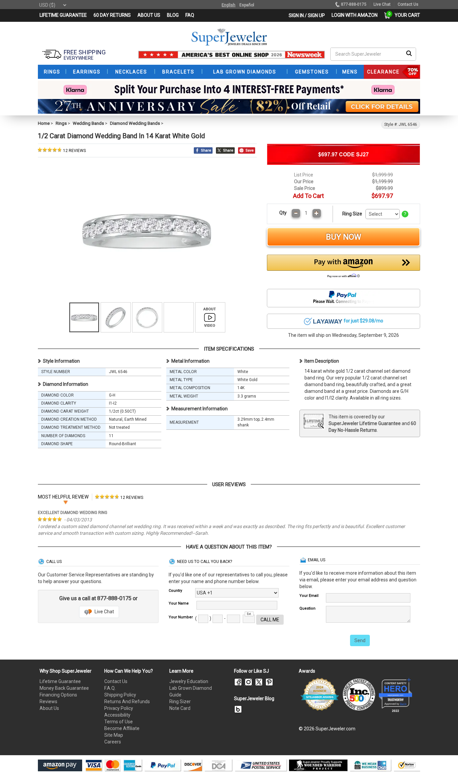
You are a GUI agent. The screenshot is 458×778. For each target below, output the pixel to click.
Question (307, 608)
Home (44, 123)
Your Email (309, 595)
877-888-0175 (353, 4)
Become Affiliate (121, 728)
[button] (343, 268)
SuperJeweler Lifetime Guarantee (365, 423)
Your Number (181, 617)
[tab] (119, 497)
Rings (61, 123)
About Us (49, 708)
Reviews (48, 701)
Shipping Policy (120, 694)
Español (246, 5)
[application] (443, 761)
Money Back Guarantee (64, 688)
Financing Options (58, 694)
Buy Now (343, 237)
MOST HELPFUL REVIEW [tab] (63, 497)
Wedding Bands (88, 123)
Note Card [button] (179, 708)
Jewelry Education (188, 681)
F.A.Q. (110, 688)
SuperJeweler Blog (254, 698)
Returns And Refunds (127, 701)
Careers (112, 741)
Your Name (179, 603)
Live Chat (104, 611)
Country (175, 590)
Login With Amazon (355, 15)
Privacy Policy (118, 708)
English (228, 5)
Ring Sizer (180, 701)
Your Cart (405, 15)
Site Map (113, 735)
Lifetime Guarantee (60, 681)
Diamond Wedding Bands (135, 123)
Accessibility (117, 715)
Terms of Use (118, 721)
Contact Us (115, 681)
